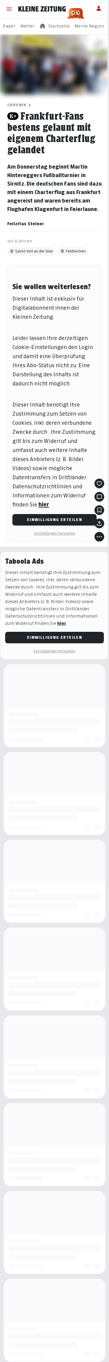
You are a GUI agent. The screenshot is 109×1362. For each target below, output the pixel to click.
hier (43, 504)
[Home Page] (42, 9)
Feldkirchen (76, 251)
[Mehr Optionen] (99, 537)
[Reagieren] (99, 483)
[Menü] (9, 9)
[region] (54, 26)
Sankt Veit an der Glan (34, 251)
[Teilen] (99, 523)
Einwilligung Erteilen (54, 520)
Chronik (17, 105)
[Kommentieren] (99, 497)
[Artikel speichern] (99, 510)
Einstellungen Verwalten (54, 533)
